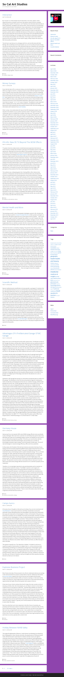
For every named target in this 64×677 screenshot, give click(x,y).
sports (58, 285)
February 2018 (54, 119)
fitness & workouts (54, 252)
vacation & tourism (11, 660)
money (57, 276)
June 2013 (52, 184)
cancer (51, 244)
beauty (51, 243)
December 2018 (54, 105)
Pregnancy (58, 283)
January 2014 (53, 172)
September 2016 (54, 142)
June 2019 (52, 96)
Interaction (7, 14)
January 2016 (53, 155)
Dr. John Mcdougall (22, 318)
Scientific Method (9, 282)
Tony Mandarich (6, 510)
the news (6, 134)
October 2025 (53, 74)
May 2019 (52, 98)
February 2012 (54, 209)
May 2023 (52, 84)
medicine (54, 272)
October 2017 (53, 126)
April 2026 (53, 69)
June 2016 (52, 148)
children (5, 75)
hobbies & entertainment (9, 199)
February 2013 (54, 192)
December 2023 (54, 80)
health (52, 259)
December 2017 (54, 123)
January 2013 (53, 194)
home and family (54, 266)
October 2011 (53, 217)
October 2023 (53, 82)
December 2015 (54, 157)
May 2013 (52, 186)
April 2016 (53, 151)
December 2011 (54, 213)
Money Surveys (8, 83)
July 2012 (52, 201)
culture (58, 248)
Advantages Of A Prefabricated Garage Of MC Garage (21, 334)
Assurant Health (8, 576)
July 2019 (52, 94)
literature (59, 269)
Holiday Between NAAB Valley (14, 627)
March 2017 (53, 136)
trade (51, 289)
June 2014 (52, 163)
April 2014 (53, 167)
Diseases (52, 249)
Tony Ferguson (29, 643)
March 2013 (53, 190)
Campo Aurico (8, 503)
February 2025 (54, 78)
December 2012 (54, 196)
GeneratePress (40, 675)
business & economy (57, 243)
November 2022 (54, 92)
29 (8, 668)
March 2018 (53, 117)
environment (56, 251)
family (9, 75)
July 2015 (52, 159)
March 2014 (53, 169)
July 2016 (52, 146)
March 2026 (53, 71)
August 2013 (53, 180)
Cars (54, 244)
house (15, 420)
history (52, 263)
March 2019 (53, 101)
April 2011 (53, 219)
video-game (58, 295)
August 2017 (53, 130)
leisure (16, 199)
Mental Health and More (12, 207)
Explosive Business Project (13, 567)
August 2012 (53, 199)
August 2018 (53, 111)
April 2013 (53, 188)
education (57, 249)
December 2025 (54, 73)
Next (11, 668)
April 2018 (53, 115)
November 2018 (54, 107)
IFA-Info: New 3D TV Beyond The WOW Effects (22, 142)
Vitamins (52, 297)
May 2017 (52, 132)
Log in (52, 309)
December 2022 (54, 90)
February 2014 (54, 171)
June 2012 (52, 203)
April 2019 (53, 99)
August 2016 (53, 144)
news (51, 278)
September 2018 (54, 109)
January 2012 (53, 211)
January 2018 (53, 121)
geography (54, 256)
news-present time (57, 280)
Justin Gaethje (22, 107)
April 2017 (53, 134)
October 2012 (53, 197)
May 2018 (52, 113)
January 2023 (53, 88)
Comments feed (54, 312)
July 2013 (52, 182)
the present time (58, 287)
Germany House (9, 428)
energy (15, 495)
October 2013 (53, 176)
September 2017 (54, 128)
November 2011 (54, 215)
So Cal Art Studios (14, 4)
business (5, 619)
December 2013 (54, 174)
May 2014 (52, 165)
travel (5, 660)
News (5, 73)
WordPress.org (54, 314)
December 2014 (54, 161)
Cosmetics (53, 248)
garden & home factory (9, 420)
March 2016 (53, 153)
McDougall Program (22, 154)
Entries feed (53, 311)
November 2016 (54, 140)
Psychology (6, 274)
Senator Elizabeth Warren (22, 215)
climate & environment (8, 495)
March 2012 (53, 207)
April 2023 (53, 86)
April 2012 (53, 205)
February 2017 (54, 138)
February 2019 (54, 103)
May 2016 (52, 149)
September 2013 (54, 178)
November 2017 (54, 124)
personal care (54, 282)
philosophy (53, 283)
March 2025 (53, 76)
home (12, 75)
